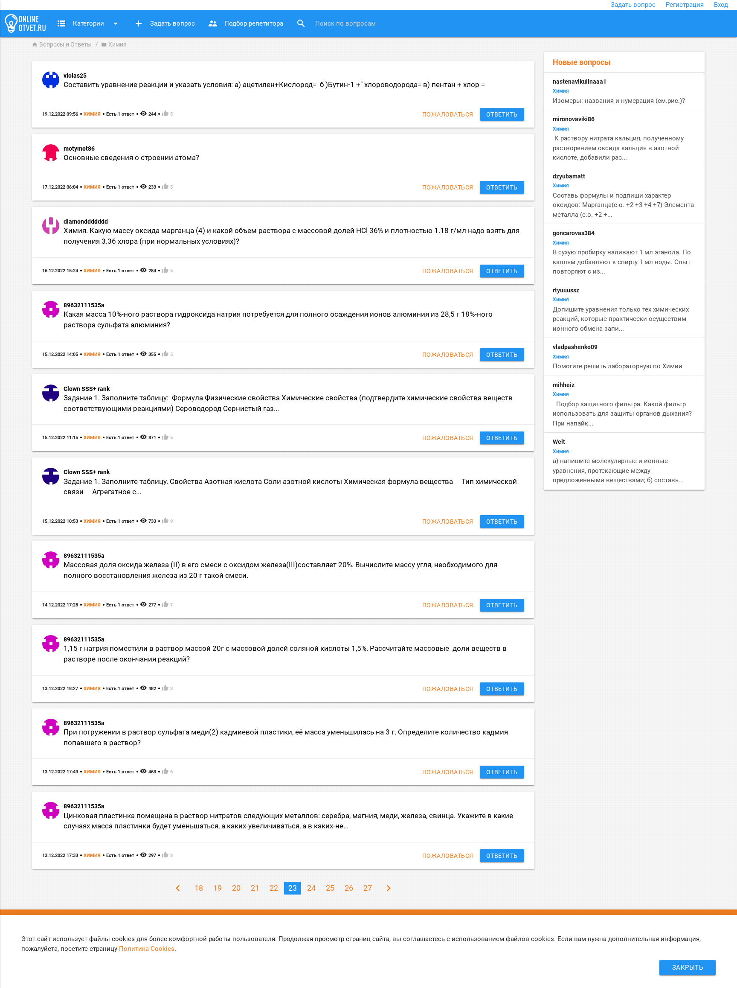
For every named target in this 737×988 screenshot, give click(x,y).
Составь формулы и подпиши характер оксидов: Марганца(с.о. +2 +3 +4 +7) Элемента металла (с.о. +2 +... (623, 205)
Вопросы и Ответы (62, 44)
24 (311, 887)
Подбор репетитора (245, 23)
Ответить (502, 114)
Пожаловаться (447, 114)
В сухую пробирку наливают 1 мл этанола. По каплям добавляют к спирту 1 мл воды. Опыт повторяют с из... (622, 261)
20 (236, 887)
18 (198, 887)
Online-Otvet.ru (25, 23)
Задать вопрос (633, 5)
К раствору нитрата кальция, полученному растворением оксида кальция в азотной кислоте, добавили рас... (618, 147)
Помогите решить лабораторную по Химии (618, 366)
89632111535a (84, 305)
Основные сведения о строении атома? (131, 158)
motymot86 (79, 148)
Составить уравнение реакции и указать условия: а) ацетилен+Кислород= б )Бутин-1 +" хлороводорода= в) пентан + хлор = (276, 85)
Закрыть (687, 967)
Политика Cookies (146, 949)
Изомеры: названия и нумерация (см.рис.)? (619, 101)
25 (330, 887)
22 (274, 887)
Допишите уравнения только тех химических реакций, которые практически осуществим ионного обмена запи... (621, 319)
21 (255, 887)
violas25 (75, 75)
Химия (92, 114)
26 (349, 887)
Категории (88, 23)
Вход (721, 5)
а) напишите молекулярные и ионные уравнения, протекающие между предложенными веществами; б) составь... (618, 470)
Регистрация (685, 5)
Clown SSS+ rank (87, 388)
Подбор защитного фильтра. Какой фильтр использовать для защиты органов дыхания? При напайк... (622, 413)
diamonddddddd (86, 221)
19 (217, 887)
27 (367, 887)
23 (292, 887)
